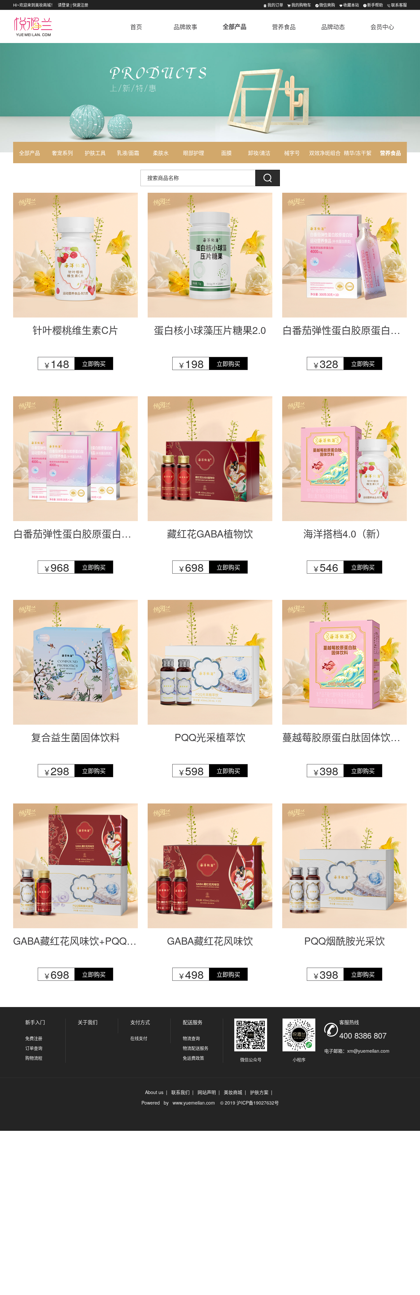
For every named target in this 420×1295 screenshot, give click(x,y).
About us (154, 1092)
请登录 (64, 5)
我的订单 (275, 5)
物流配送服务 (195, 1048)
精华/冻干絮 (357, 153)
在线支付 (138, 1038)
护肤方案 (259, 1092)
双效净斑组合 (325, 153)
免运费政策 (193, 1058)
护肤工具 (95, 153)
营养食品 (284, 26)
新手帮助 (375, 5)
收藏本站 (351, 5)
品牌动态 (333, 26)
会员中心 (382, 26)
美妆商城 (233, 1092)
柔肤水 (161, 153)
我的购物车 (301, 5)
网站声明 (207, 1092)
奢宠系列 (62, 153)
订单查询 (33, 1048)
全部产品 (234, 26)
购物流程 (33, 1058)
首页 (136, 26)
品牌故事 (185, 26)
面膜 (226, 153)
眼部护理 (193, 153)
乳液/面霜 (128, 153)
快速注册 (80, 5)
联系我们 (180, 1092)
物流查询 (191, 1038)
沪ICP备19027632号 (258, 1102)
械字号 (292, 153)
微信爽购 (327, 5)
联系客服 (399, 5)
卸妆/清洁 (259, 153)
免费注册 (33, 1038)
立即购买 (94, 363)
